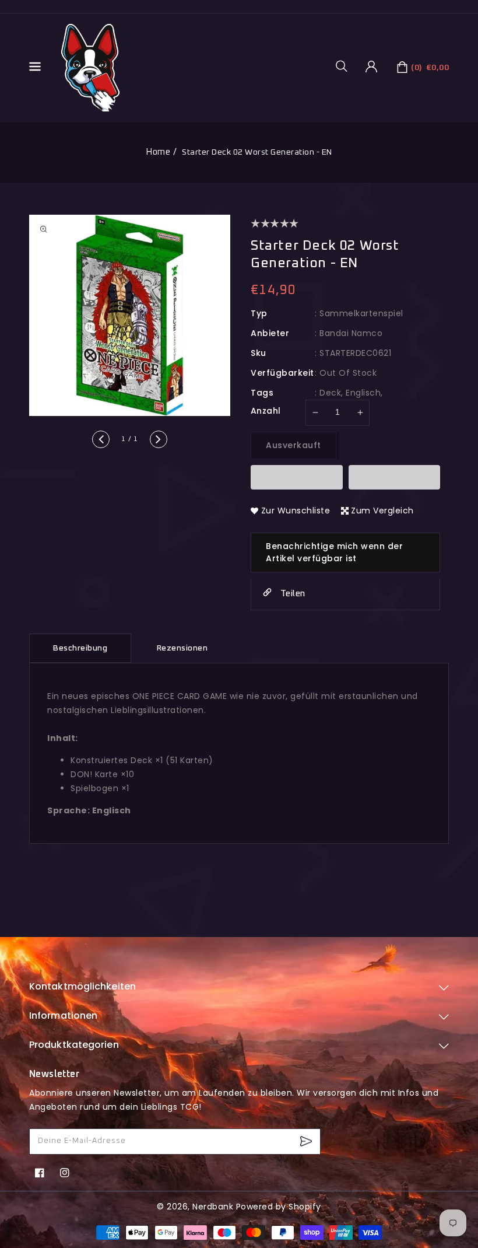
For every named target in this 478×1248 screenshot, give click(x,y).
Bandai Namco (350, 333)
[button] (346, 66)
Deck (330, 392)
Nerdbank (212, 1206)
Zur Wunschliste (296, 510)
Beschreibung (80, 648)
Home (158, 152)
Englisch (363, 392)
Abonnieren (307, 1141)
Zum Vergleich (382, 510)
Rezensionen (182, 648)
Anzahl (265, 411)
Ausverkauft (293, 445)
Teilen (291, 593)
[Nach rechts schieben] (158, 439)
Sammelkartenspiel (361, 313)
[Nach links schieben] (101, 439)
